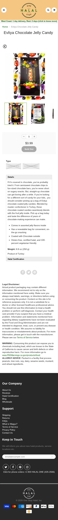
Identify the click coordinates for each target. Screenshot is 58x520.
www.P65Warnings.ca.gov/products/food (21, 355)
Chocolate (13, 166)
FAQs (4, 421)
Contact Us (7, 433)
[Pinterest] (20, 467)
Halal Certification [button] (16, 259)
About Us (6, 390)
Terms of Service (25, 337)
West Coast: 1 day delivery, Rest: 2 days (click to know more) (29, 21)
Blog (4, 399)
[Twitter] (6, 467)
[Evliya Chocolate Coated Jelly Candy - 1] (29, 76)
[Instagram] (27, 467)
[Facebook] (13, 467)
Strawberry (31, 166)
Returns (6, 418)
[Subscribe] (52, 456)
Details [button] (11, 177)
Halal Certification (10, 396)
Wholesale (7, 402)
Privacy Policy (8, 430)
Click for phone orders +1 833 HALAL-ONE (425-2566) (29, 472)
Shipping (6, 415)
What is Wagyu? (9, 424)
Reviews (6, 393)
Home (5, 27)
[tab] (29, 177)
